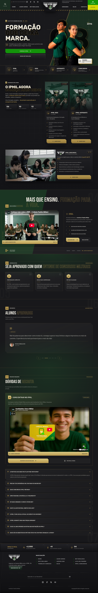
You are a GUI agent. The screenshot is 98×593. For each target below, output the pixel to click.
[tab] (43, 358)
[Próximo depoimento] (59, 358)
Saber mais (57, 141)
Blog (74, 6)
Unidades (65, 6)
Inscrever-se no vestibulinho (27, 460)
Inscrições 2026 (71, 239)
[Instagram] (27, 2)
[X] (34, 2)
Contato (84, 6)
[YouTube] (38, 2)
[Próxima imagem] (53, 165)
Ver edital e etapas (71, 460)
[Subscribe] (69, 576)
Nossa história (85, 239)
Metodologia (34, 6)
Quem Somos (24, 6)
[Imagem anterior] (7, 165)
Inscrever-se (15, 568)
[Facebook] (30, 2)
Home (14, 6)
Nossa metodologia (25, 56)
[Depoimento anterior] (38, 358)
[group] (49, 338)
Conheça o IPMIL (24, 51)
